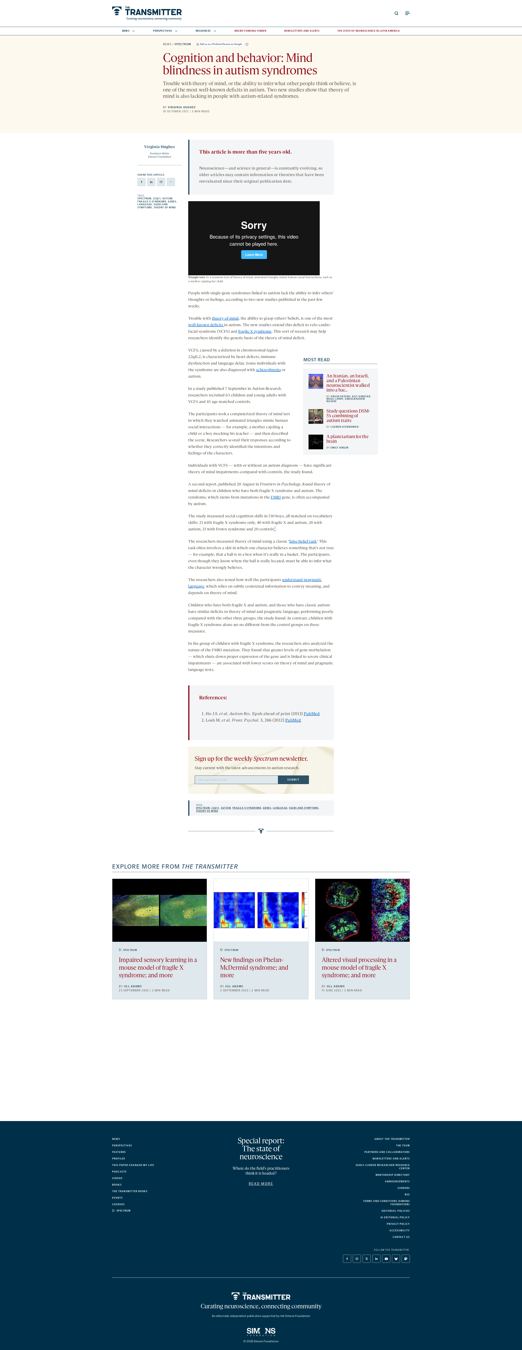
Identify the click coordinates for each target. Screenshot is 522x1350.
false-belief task (303, 542)
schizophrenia (268, 370)
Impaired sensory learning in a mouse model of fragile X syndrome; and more (158, 968)
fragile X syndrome (255, 332)
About (392, 1139)
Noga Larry (334, 398)
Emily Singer (339, 447)
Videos (117, 1178)
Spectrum (183, 44)
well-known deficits (206, 325)
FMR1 (276, 497)
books (130, 1191)
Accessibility (399, 1230)
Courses (118, 1204)
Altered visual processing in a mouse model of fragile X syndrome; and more (359, 968)
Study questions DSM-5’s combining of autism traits (348, 416)
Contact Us (401, 1237)
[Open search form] (396, 13)
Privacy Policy (398, 1224)
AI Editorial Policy (395, 1217)
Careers (404, 1188)
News (126, 30)
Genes (172, 201)
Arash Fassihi (340, 396)
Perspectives (162, 30)
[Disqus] (261, 1063)
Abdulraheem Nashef (345, 400)
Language (144, 204)
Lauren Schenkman (344, 426)
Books (117, 1184)
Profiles (118, 1158)
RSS (407, 1194)
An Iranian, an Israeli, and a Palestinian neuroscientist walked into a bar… (348, 383)
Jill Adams (133, 986)
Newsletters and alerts (391, 1158)
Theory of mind (165, 207)
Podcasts (119, 1171)
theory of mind (225, 319)
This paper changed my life (133, 1165)
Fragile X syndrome (151, 201)
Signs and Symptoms (304, 808)
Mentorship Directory (393, 1175)
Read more (261, 1184)
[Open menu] (407, 13)
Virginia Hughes (182, 107)
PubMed (312, 714)
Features (119, 1152)
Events (117, 1197)
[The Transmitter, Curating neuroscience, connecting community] (147, 13)
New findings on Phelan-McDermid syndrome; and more (254, 968)
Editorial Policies (396, 1210)
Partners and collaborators (387, 1152)
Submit (293, 779)
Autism (167, 198)
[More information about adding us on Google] (247, 44)
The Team (403, 1145)
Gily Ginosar (361, 396)
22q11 (157, 198)
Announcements (397, 1181)
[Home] (261, 1296)
